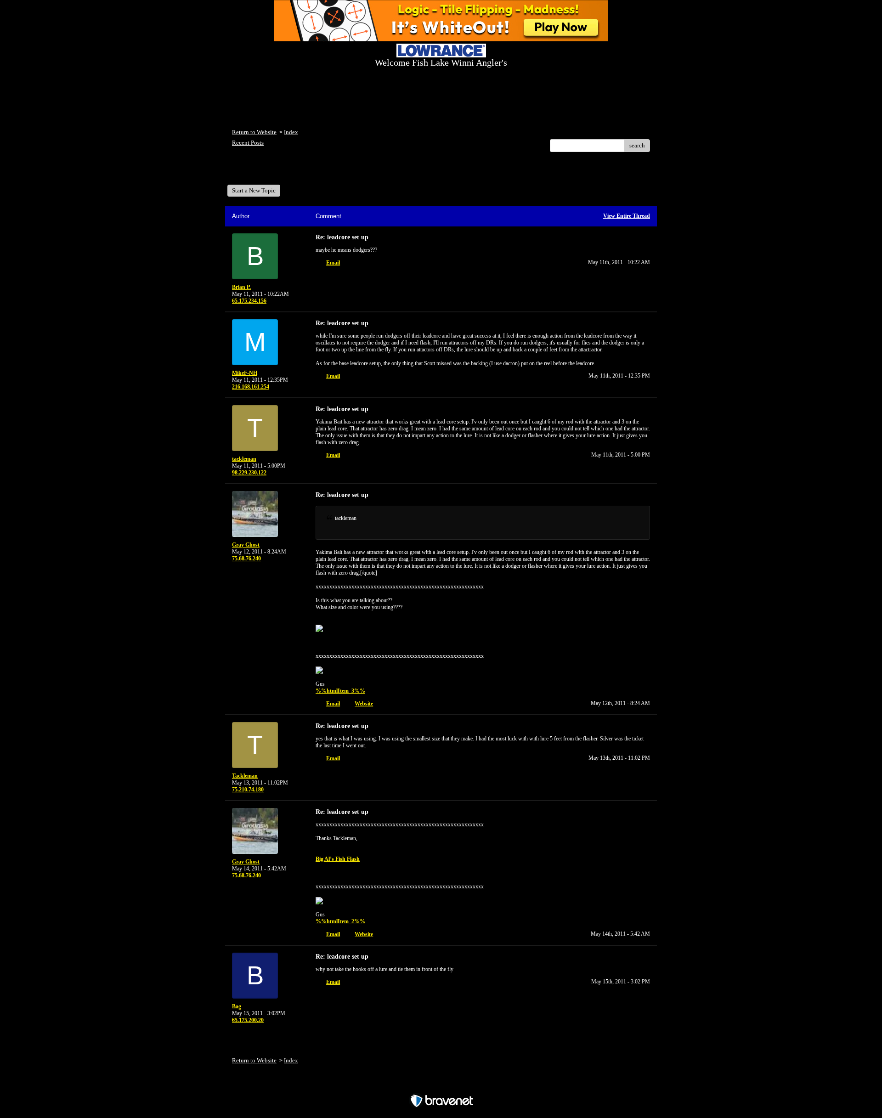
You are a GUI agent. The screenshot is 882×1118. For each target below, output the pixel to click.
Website (364, 703)
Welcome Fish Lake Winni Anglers (282, 171)
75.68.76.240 (246, 558)
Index (291, 132)
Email (333, 263)
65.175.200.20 (248, 1020)
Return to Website (254, 132)
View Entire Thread (626, 216)
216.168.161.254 (250, 387)
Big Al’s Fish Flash (338, 859)
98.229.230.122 (249, 472)
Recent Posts (248, 142)
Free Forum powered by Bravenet (441, 1084)
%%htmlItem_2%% (340, 921)
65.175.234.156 (249, 301)
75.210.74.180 (248, 789)
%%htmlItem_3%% (340, 691)
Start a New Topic (254, 190)
